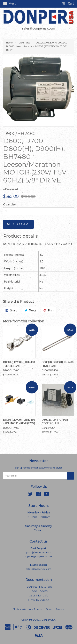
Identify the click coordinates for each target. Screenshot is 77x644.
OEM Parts (24, 42)
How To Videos (38, 600)
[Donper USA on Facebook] (38, 494)
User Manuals (38, 595)
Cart (70, 3)
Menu (12, 3)
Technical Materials (38, 586)
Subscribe (70, 476)
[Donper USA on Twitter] (30, 494)
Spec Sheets (38, 591)
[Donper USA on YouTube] (46, 494)
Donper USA (48, 619)
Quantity (9, 204)
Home (9, 42)
